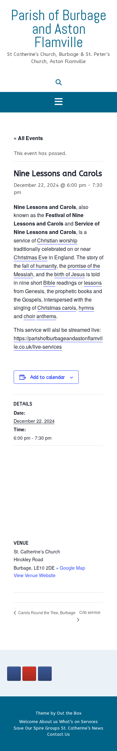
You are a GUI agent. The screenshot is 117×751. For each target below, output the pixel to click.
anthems (46, 316)
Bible (49, 282)
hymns (86, 307)
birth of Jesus (69, 274)
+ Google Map (70, 567)
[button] (58, 102)
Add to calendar (47, 377)
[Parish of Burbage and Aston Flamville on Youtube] (29, 674)
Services (89, 721)
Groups (52, 728)
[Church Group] (14, 674)
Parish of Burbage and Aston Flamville (58, 28)
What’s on (69, 721)
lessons (93, 282)
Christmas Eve (30, 257)
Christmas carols (56, 307)
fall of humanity (39, 265)
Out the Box (69, 713)
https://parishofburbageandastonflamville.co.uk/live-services (58, 342)
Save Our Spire (29, 728)
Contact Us (58, 734)
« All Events (28, 138)
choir (29, 316)
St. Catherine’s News (82, 728)
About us (48, 721)
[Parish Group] (45, 674)
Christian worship (57, 240)
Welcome (28, 721)
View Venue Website (35, 575)
